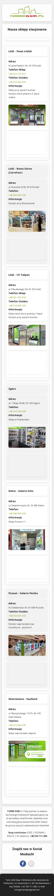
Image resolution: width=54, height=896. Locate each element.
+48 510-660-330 (17, 725)
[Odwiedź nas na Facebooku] (23, 863)
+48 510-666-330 (17, 305)
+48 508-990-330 (17, 513)
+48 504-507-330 (17, 615)
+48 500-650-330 (17, 195)
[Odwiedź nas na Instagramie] (31, 863)
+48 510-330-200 (17, 411)
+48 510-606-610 (17, 82)
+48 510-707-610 (17, 73)
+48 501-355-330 (17, 297)
